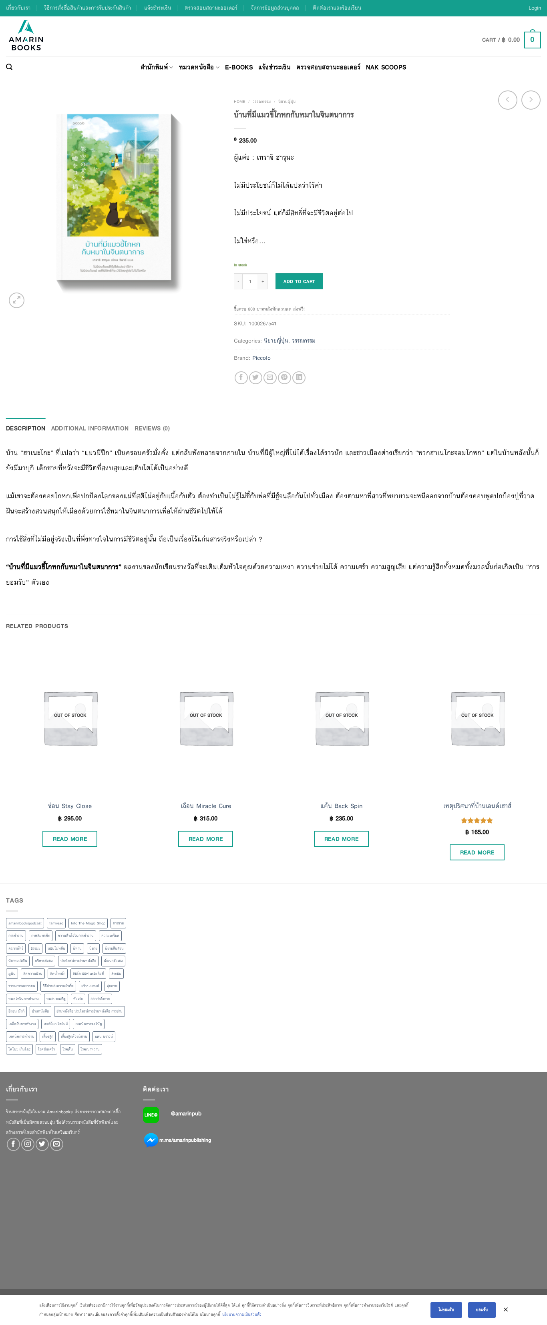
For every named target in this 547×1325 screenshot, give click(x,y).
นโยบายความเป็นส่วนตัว (241, 1314)
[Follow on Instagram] (27, 1144)
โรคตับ (67, 1049)
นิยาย (93, 948)
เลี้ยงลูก (47, 1036)
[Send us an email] (56, 1144)
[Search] (9, 67)
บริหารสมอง (44, 961)
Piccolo (261, 358)
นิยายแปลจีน (17, 961)
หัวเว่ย (78, 999)
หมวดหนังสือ (196, 67)
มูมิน (12, 973)
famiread (56, 923)
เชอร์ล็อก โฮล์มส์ (56, 1024)
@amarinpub (186, 1113)
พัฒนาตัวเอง (113, 961)
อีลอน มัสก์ (16, 1011)
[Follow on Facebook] (13, 1144)
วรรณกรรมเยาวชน (21, 986)
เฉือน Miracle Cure (206, 806)
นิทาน (77, 948)
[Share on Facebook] (241, 378)
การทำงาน (16, 935)
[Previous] (6, 761)
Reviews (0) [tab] (152, 428)
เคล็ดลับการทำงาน (22, 1024)
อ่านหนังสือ (40, 1011)
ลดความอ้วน (32, 973)
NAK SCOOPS (386, 67)
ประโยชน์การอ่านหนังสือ (78, 961)
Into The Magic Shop (88, 923)
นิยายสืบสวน (114, 948)
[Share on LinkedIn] (299, 378)
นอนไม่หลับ (56, 948)
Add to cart (299, 281)
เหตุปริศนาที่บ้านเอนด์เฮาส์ (477, 806)
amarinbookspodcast (25, 923)
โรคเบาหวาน (90, 1049)
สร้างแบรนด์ (90, 986)
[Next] (541, 761)
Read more (70, 839)
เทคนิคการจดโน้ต (88, 1024)
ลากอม (116, 973)
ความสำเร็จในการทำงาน (76, 935)
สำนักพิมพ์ (154, 67)
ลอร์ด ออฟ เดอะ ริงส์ (88, 973)
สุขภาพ (112, 986)
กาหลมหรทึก (40, 935)
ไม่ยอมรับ (446, 1309)
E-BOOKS (239, 67)
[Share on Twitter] (255, 378)
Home (239, 101)
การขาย (118, 923)
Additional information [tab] (90, 428)
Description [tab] (26, 428)
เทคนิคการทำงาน (21, 1036)
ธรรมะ (35, 948)
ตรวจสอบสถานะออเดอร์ (211, 7)
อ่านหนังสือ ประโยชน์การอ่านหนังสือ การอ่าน (89, 1011)
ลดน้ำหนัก (57, 973)
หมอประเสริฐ (56, 999)
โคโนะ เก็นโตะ (19, 1049)
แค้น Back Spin (341, 806)
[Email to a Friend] (270, 378)
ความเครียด (110, 935)
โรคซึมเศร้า (46, 1049)
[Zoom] (16, 300)
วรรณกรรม (262, 101)
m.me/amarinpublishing (185, 1140)
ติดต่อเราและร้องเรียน (337, 7)
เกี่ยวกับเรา (18, 7)
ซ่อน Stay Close (70, 806)
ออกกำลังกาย (100, 999)
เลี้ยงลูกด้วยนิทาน (74, 1036)
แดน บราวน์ (104, 1036)
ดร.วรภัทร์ (15, 948)
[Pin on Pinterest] (284, 378)
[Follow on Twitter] (42, 1144)
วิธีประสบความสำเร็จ (58, 986)
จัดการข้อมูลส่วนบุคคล (275, 7)
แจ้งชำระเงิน (157, 7)
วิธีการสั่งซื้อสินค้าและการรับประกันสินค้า (87, 7)
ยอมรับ (482, 1309)
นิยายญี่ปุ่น (287, 101)
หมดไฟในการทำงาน (23, 999)
